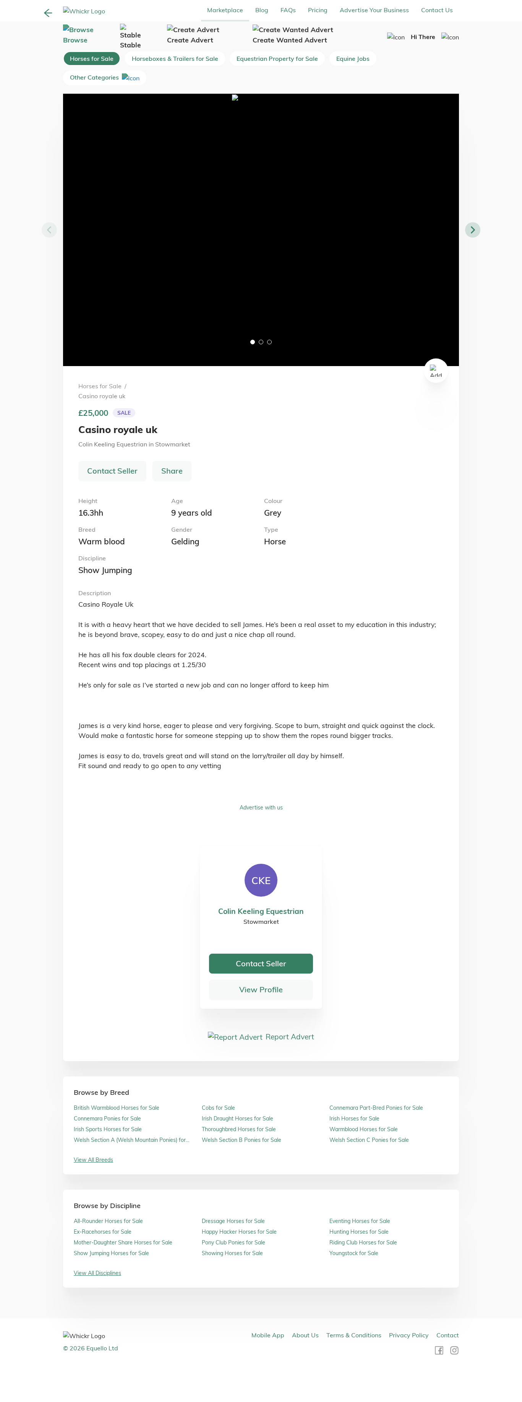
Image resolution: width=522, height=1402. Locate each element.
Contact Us (437, 10)
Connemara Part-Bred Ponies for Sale (376, 1107)
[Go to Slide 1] (252, 342)
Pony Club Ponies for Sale (233, 1242)
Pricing (317, 10)
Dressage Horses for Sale (233, 1221)
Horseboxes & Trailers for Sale (175, 58)
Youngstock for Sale (353, 1253)
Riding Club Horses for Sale (363, 1242)
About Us (305, 1335)
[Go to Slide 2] (261, 342)
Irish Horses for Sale (354, 1118)
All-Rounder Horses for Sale (108, 1221)
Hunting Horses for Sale (359, 1231)
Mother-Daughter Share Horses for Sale (123, 1242)
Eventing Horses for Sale (359, 1221)
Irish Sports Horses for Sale (108, 1129)
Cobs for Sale (218, 1107)
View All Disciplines (97, 1273)
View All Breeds (93, 1159)
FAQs (288, 10)
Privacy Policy (409, 1335)
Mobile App (267, 1335)
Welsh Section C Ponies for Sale (369, 1140)
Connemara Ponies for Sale (107, 1118)
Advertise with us (261, 807)
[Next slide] (472, 230)
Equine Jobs (353, 58)
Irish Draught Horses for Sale (237, 1118)
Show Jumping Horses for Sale (111, 1253)
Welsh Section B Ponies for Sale (241, 1140)
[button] (261, 230)
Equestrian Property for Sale (277, 58)
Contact (447, 1335)
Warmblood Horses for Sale (363, 1129)
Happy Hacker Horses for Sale (239, 1231)
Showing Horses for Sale (232, 1253)
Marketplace (225, 10)
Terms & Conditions (353, 1335)
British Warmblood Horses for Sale (116, 1107)
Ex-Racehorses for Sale (102, 1231)
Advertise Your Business (374, 10)
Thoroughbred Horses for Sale (239, 1129)
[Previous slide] (49, 230)
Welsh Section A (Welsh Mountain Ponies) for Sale (130, 1140)
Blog (261, 10)
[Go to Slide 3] (269, 342)
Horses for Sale (91, 58)
